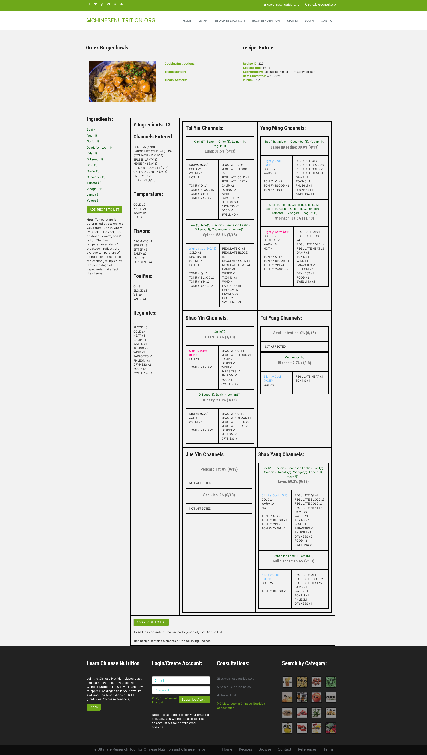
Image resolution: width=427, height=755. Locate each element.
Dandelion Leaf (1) (99, 147)
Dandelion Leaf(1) (238, 225)
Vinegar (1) (94, 189)
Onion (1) (93, 171)
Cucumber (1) (96, 177)
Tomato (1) (94, 183)
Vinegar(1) (294, 213)
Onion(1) (224, 141)
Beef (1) (92, 129)
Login (309, 20)
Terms (328, 749)
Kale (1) (92, 153)
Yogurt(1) (219, 146)
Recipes (292, 20)
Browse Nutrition (266, 20)
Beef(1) (194, 225)
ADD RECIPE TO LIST (104, 209)
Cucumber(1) (221, 229)
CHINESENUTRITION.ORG (123, 20)
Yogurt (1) (94, 200)
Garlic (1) (93, 141)
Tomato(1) (279, 213)
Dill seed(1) (202, 229)
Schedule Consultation (322, 4)
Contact (327, 20)
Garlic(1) (199, 141)
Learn (203, 20)
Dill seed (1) (95, 159)
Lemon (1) (94, 194)
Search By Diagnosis (230, 20)
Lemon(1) (238, 141)
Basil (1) (92, 165)
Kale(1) (212, 141)
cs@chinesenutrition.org (282, 4)
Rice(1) (206, 225)
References (307, 749)
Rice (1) (92, 135)
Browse (265, 749)
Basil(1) (283, 208)
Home (187, 20)
